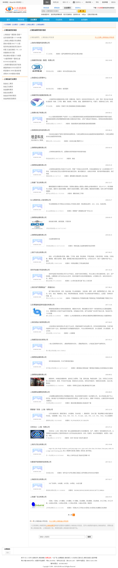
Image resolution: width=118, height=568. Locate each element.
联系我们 (67, 558)
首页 (8, 20)
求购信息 (46, 20)
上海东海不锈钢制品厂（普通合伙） (43, 287)
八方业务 (74, 558)
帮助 (97, 2)
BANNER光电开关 (9, 62)
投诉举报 (94, 558)
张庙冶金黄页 (8, 93)
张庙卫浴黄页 (8, 87)
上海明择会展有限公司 (38, 147)
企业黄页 (15, 24)
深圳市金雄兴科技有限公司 (40, 270)
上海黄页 (22, 24)
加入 (7, 552)
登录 (47, 2)
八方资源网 (7, 24)
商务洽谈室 (87, 558)
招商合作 (35, 558)
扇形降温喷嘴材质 (56, 14)
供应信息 (21, 20)
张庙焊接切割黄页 (9, 99)
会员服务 (84, 20)
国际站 (113, 2)
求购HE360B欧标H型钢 (11, 74)
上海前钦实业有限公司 (38, 479)
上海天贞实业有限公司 (38, 444)
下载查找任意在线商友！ (104, 8)
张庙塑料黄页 (8, 90)
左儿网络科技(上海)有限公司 (40, 200)
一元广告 (54, 558)
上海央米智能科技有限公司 (40, 43)
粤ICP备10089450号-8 (27, 561)
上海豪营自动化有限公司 (39, 340)
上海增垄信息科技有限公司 (40, 130)
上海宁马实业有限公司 (38, 252)
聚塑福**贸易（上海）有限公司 (41, 409)
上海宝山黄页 (30, 24)
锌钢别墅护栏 (45, 14)
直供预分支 (76, 14)
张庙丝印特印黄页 (9, 96)
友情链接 (61, 558)
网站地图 (41, 558)
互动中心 (78, 2)
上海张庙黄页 (40, 24)
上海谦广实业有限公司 (38, 182)
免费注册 (56, 2)
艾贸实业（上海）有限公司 (40, 427)
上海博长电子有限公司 (38, 113)
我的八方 (65, 2)
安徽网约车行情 (9, 53)
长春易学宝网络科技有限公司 (40, 462)
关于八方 (24, 558)
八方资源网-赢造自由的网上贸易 (15, 9)
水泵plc (84, 14)
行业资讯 (59, 20)
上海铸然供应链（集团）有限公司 (42, 60)
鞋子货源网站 (67, 14)
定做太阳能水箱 (92, 14)
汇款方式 (80, 558)
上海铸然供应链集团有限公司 (40, 95)
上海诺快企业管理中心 (38, 78)
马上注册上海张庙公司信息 (104, 37)
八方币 (29, 558)
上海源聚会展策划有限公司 (40, 392)
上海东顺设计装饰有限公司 (40, 322)
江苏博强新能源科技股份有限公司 (42, 305)
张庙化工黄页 (8, 84)
